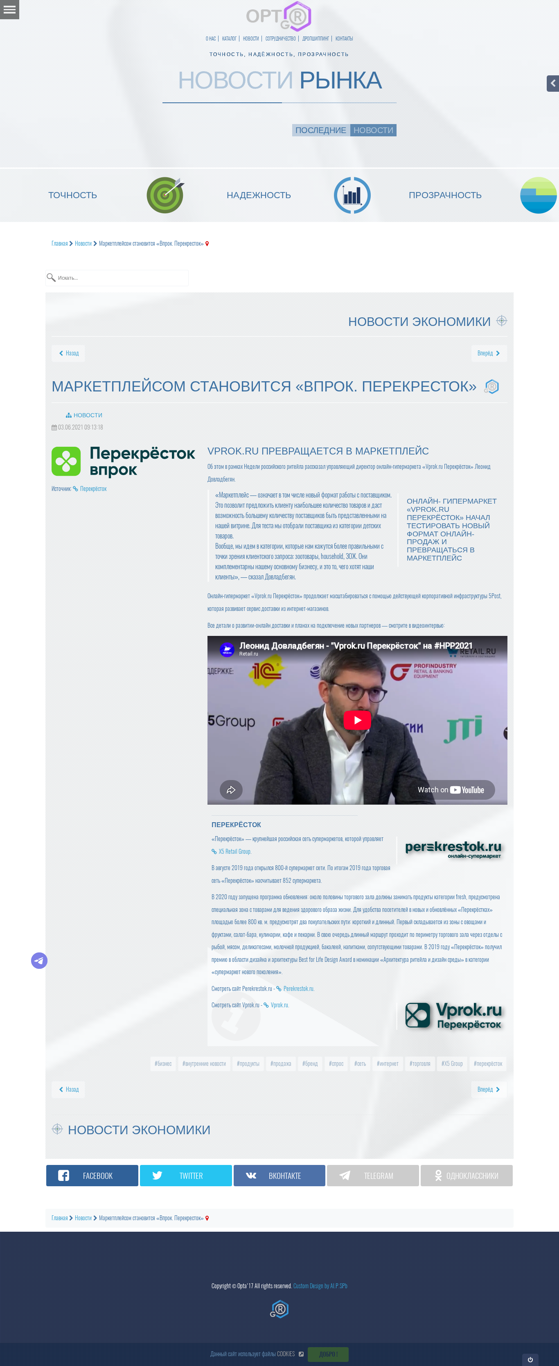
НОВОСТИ (251, 39)
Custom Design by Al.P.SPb (320, 1286)
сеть (361, 1063)
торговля (421, 1063)
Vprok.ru (279, 1005)
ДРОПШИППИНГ (315, 39)
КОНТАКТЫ (344, 39)
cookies (286, 1354)
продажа (281, 1063)
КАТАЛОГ (229, 39)
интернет (389, 1063)
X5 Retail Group (234, 851)
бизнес (163, 1063)
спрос (337, 1063)
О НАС (211, 39)
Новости (88, 415)
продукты (249, 1063)
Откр (530, 1360)
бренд (311, 1063)
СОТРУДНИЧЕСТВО (281, 39)
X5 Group (453, 1063)
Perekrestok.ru (298, 989)
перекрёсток (489, 1063)
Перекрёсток (93, 489)
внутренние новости (205, 1063)
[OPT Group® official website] (279, 1309)
